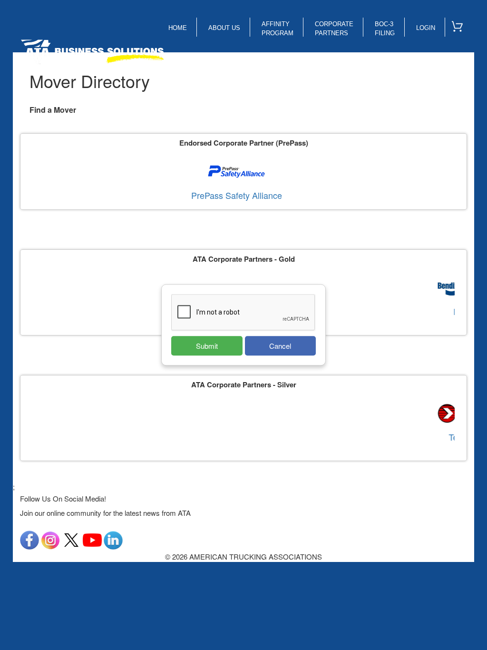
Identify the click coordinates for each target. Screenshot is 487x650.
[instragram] (50, 539)
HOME (177, 27)
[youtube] (92, 539)
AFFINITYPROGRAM (277, 28)
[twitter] (71, 539)
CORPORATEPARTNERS (334, 28)
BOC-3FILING (385, 28)
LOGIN (425, 27)
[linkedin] (113, 539)
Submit (207, 346)
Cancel (280, 346)
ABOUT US (224, 27)
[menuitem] (461, 24)
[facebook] (29, 539)
